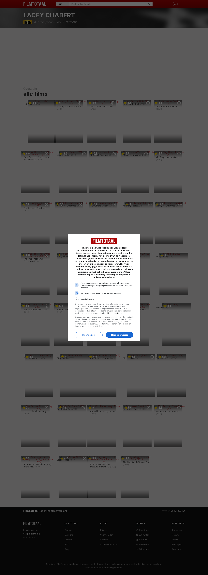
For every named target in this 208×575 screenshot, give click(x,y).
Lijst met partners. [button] (114, 313)
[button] (104, 299)
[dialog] (104, 287)
